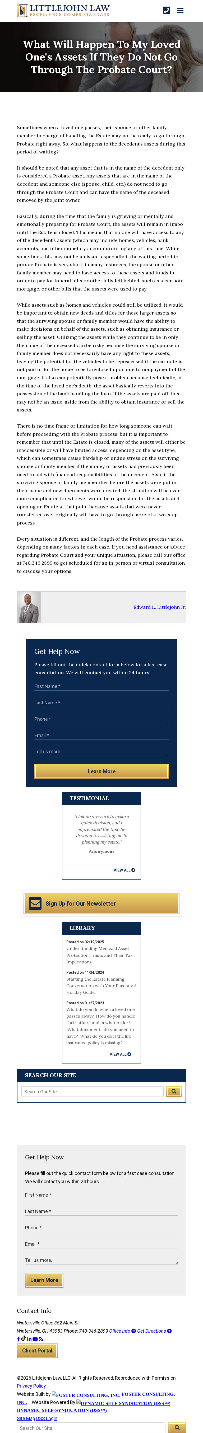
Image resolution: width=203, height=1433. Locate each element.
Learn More (102, 771)
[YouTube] (36, 1339)
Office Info (120, 1331)
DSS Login (46, 1418)
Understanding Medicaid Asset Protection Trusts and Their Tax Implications (99, 955)
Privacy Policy (31, 1386)
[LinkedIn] (30, 1339)
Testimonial (89, 798)
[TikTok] (24, 1339)
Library (82, 927)
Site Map (26, 1418)
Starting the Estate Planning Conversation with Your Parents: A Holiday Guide (101, 985)
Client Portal (37, 1350)
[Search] (174, 1091)
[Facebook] (19, 1339)
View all (122, 870)
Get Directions (152, 1331)
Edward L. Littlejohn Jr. (159, 607)
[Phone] (166, 10)
